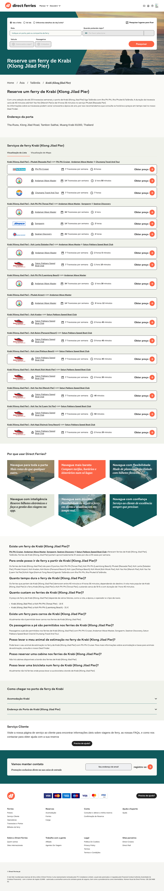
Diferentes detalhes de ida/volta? (50, 23)
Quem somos (12, 842)
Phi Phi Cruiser (63, 162)
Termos (87, 849)
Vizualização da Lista (17, 153)
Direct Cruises (128, 842)
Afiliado (49, 842)
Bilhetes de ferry (13, 827)
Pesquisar (141, 44)
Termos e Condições (92, 852)
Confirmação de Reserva (94, 816)
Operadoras (12, 820)
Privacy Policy (89, 845)
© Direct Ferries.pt (13, 871)
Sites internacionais (15, 845)
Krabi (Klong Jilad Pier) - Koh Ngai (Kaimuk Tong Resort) (33, 425)
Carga (48, 820)
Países (10, 813)
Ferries (48, 816)
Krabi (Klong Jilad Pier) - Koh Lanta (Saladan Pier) (30, 244)
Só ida (28, 23)
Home (10, 82)
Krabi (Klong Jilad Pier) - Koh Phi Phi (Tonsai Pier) (30, 204)
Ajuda (124, 813)
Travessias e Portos (15, 823)
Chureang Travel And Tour (108, 162)
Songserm (86, 204)
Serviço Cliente (13, 816)
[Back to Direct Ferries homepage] (20, 5)
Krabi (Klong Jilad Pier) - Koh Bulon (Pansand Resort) (32, 333)
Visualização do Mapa (41, 153)
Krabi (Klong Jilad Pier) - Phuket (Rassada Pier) (29, 162)
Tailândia (35, 82)
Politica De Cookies (92, 842)
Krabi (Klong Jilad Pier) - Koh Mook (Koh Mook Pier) (31, 370)
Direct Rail (126, 845)
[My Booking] (144, 6)
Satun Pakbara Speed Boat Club (98, 244)
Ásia (21, 82)
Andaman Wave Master (82, 162)
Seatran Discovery (102, 204)
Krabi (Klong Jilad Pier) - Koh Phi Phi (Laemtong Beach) (33, 275)
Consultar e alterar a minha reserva (98, 813)
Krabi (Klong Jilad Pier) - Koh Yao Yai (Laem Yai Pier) (31, 406)
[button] (82, 698)
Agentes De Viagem (53, 845)
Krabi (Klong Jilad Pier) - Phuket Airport (26, 295)
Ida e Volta (17, 23)
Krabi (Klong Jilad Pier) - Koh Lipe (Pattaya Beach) (30, 351)
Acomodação (51, 813)
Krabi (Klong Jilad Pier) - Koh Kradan (24, 315)
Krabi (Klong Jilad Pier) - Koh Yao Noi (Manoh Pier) (31, 388)
